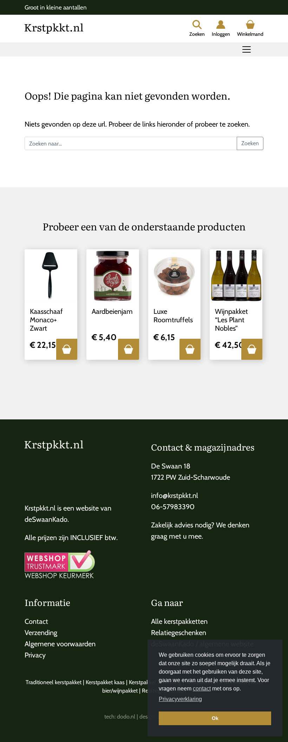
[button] (66, 349)
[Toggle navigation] (246, 49)
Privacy (35, 655)
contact (202, 689)
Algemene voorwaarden (60, 644)
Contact (36, 621)
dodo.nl (126, 716)
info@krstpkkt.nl (174, 495)
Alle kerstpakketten (179, 621)
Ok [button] (215, 718)
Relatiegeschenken (178, 632)
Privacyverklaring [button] (180, 699)
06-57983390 (173, 506)
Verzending (41, 632)
